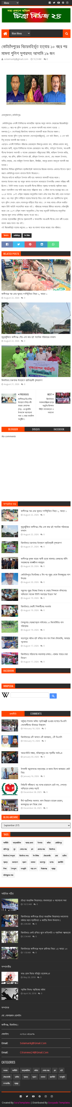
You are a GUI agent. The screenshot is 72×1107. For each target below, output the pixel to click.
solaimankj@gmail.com (33, 1043)
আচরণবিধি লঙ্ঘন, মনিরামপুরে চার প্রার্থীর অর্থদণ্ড (41, 752)
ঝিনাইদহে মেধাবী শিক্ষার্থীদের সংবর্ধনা (36, 606)
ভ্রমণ (24, 862)
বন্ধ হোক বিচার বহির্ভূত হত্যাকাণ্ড (35, 973)
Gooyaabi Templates (59, 1102)
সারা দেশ (33, 868)
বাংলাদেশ (15, 862)
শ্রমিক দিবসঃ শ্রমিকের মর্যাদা (33, 989)
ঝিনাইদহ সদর (23, 855)
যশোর (51, 862)
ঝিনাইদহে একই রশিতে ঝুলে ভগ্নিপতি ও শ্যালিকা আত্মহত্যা (46, 932)
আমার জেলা (29, 843)
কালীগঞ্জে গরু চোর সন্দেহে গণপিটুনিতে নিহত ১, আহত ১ (24, 293)
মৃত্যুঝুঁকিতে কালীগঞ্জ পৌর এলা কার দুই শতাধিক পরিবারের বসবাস (28, 337)
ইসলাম (40, 843)
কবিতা (49, 843)
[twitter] (54, 3)
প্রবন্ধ (5, 862)
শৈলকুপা (13, 868)
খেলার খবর (23, 849)
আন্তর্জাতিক (17, 843)
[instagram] (67, 3)
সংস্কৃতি (23, 868)
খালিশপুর (6, 849)
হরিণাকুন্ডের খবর (8, 875)
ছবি (61, 1070)
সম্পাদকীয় (6, 1083)
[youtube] (59, 3)
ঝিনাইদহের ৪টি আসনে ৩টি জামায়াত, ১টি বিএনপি (41, 737)
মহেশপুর (42, 862)
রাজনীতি (60, 862)
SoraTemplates (22, 1102)
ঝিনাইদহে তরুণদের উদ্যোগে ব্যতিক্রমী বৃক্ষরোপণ (21, 380)
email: (4, 1043)
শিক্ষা (4, 868)
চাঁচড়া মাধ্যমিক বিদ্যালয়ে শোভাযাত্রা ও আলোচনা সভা (43, 900)
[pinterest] (63, 3)
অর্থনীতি (5, 843)
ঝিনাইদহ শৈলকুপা (9, 855)
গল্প (32, 849)
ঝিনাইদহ (52, 849)
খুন (14, 849)
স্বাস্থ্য (53, 868)
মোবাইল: (5, 1033)
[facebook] (50, 3)
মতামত (33, 862)
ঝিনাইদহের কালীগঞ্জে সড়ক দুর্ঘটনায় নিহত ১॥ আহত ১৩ (44, 948)
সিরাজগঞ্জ (44, 868)
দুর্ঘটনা (64, 855)
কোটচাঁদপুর (16, 235)
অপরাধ (5, 1070)
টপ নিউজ (27, 235)
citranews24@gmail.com (34, 1052)
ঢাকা (56, 855)
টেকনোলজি (47, 855)
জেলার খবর (41, 849)
